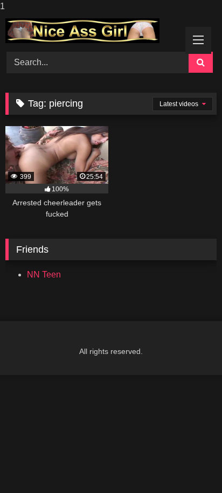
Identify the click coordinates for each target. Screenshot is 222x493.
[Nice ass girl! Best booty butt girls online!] (91, 30)
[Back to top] (188, 463)
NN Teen (44, 274)
